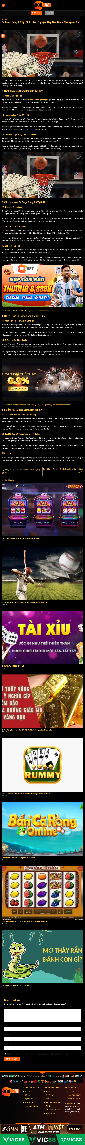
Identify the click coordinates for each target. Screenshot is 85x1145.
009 (17, 80)
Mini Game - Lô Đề (53, 1102)
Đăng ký (28, 1092)
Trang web (7, 1044)
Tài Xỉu (48, 1106)
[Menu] (3, 5)
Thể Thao (4, 19)
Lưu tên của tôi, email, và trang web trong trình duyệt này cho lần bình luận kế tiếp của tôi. (37, 1054)
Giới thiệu (70, 1092)
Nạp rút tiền (29, 1099)
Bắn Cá (48, 1092)
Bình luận (7, 1007)
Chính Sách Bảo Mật (74, 1095)
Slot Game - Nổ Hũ (53, 1110)
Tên (6, 1025)
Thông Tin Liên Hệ (73, 1099)
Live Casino (50, 1113)
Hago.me (68, 1104)
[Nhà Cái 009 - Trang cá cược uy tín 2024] (42, 5)
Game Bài (49, 1099)
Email (6, 1035)
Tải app (27, 1095)
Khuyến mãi (29, 1102)
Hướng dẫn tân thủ (31, 1106)
